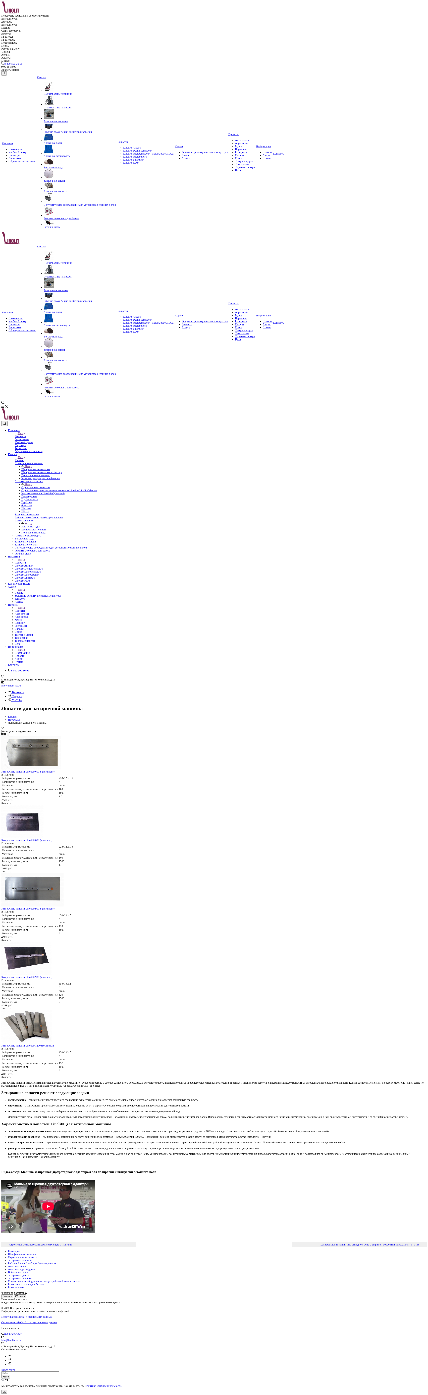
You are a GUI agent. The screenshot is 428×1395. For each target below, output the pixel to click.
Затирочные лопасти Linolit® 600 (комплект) (26, 840)
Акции (267, 155)
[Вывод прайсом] (8, 734)
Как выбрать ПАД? (163, 153)
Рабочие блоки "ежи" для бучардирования (68, 131)
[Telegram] (9, 1360)
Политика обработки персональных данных (26, 1316)
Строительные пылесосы (58, 107)
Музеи (238, 146)
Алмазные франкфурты (57, 156)
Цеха (238, 170)
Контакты (278, 153)
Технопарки (242, 164)
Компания (7, 143)
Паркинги (241, 149)
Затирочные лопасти (55, 191)
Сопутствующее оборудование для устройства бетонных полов (80, 204)
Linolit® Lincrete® (133, 159)
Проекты (233, 134)
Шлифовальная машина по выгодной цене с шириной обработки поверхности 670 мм (369, 1244)
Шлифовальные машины (58, 93)
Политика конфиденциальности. (103, 1385)
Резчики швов (52, 227)
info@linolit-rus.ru (11, 685)
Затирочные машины (56, 121)
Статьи (267, 158)
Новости (268, 152)
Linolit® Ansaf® (132, 147)
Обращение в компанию (22, 161)
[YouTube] (9, 1364)
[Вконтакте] (9, 1356)
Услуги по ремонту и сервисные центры (205, 152)
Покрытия (122, 142)
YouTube (17, 700)
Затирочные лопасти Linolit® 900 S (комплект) (28, 908)
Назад (21, 433)
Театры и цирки (244, 161)
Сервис (179, 146)
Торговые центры (245, 167)
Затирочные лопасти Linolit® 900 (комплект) (26, 977)
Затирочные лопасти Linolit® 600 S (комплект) (28, 771)
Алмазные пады (53, 143)
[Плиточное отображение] (2, 734)
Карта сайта (8, 1369)
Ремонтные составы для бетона (61, 218)
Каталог (41, 77)
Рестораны (241, 152)
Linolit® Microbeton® (135, 156)
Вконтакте (18, 692)
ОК (4, 1392)
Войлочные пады (53, 167)
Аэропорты (241, 143)
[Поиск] (4, 73)
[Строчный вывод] (5, 734)
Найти (6, 1376)
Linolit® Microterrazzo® (136, 153)
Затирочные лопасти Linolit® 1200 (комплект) (27, 1045)
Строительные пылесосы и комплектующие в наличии (40, 1244)
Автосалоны (242, 140)
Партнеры (14, 155)
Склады (239, 155)
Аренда (186, 158)
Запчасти (187, 155)
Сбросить (20, 1296)
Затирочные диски (54, 180)
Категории (14, 1251)
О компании (16, 149)
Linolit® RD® (131, 162)
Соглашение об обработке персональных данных (29, 1322)
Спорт (238, 158)
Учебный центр (17, 152)
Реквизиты (15, 158)
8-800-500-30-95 (13, 63)
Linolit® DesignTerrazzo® (137, 150)
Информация (263, 146)
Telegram (17, 696)
